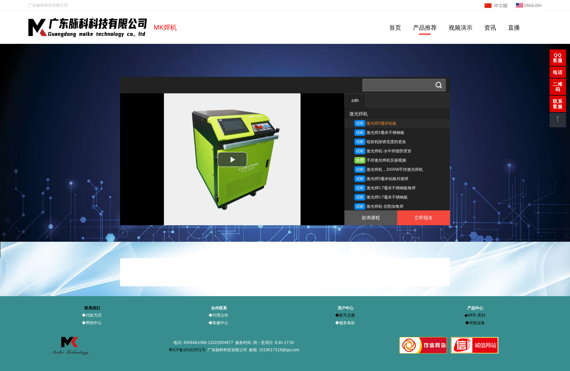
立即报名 (423, 217)
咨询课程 (371, 217)
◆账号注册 (345, 315)
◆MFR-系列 (474, 315)
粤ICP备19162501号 (187, 350)
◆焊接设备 (475, 323)
